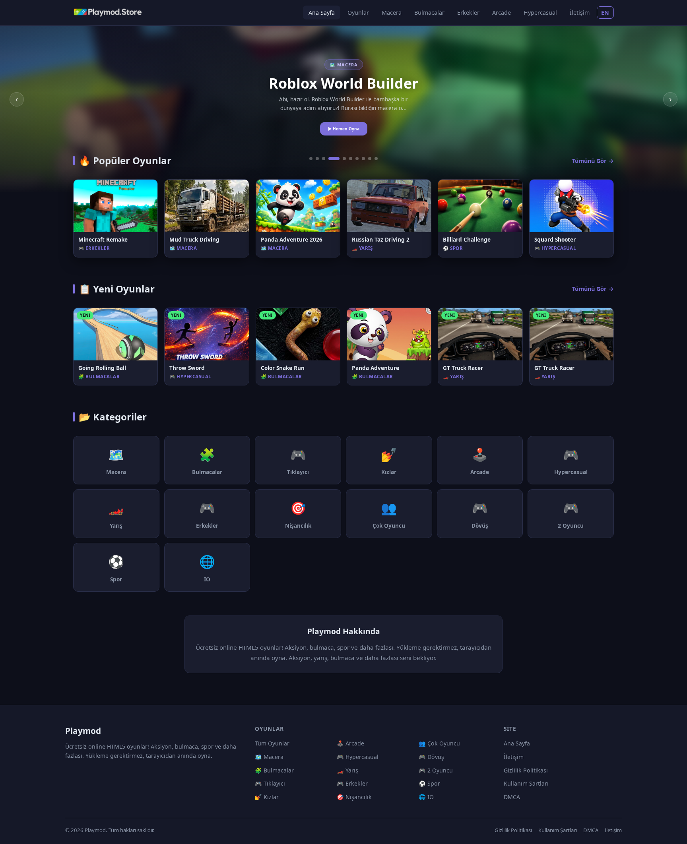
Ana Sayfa (322, 12)
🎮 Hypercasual (357, 757)
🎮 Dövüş (431, 757)
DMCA (512, 797)
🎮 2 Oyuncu (436, 770)
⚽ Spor (429, 783)
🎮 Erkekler (352, 783)
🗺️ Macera (269, 757)
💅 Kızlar (267, 797)
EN (605, 12)
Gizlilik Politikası (526, 770)
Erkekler (468, 12)
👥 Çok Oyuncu (439, 743)
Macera (392, 12)
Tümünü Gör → (593, 161)
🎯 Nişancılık (354, 797)
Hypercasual (540, 12)
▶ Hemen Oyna (343, 129)
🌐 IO (426, 797)
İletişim (580, 12)
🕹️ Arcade (350, 743)
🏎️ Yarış (347, 770)
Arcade (501, 12)
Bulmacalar (429, 12)
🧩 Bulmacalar (274, 770)
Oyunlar (358, 12)
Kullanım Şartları (526, 783)
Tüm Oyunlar (272, 743)
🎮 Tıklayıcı (270, 783)
